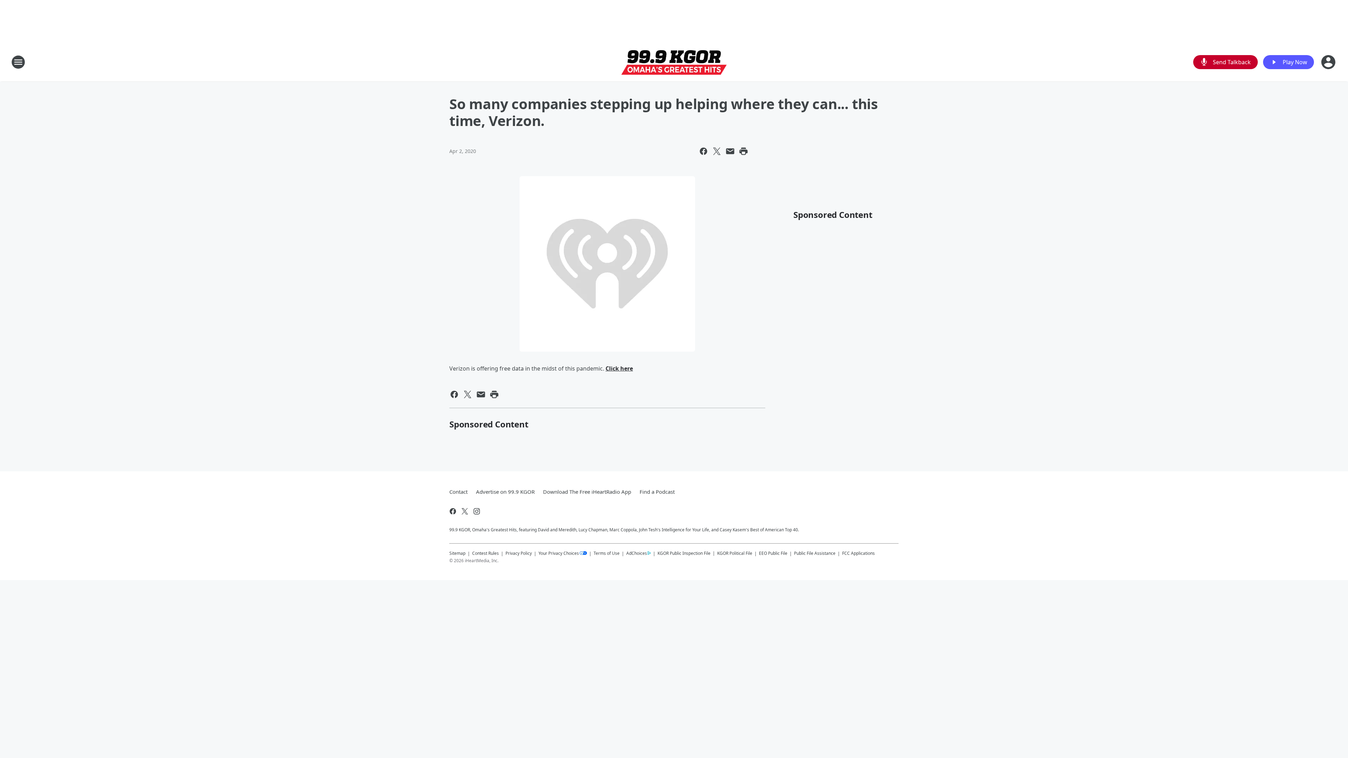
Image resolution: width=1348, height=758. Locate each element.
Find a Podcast (657, 491)
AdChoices (636, 553)
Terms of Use (607, 553)
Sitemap (457, 553)
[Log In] (1329, 62)
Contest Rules (485, 553)
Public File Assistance (814, 553)
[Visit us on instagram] (477, 511)
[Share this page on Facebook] (703, 151)
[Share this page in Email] (730, 151)
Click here (619, 368)
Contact (458, 491)
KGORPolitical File (734, 553)
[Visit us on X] (465, 511)
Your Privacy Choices (558, 553)
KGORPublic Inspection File (684, 553)
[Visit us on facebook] (453, 511)
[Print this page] (743, 151)
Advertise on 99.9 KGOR (505, 491)
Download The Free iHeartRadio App (587, 491)
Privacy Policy (518, 553)
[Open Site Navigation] (18, 62)
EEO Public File (773, 553)
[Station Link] (674, 62)
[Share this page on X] (717, 151)
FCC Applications (858, 553)
